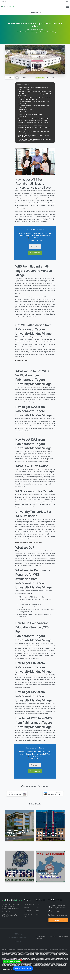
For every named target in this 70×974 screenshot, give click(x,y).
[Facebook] (2, 1)
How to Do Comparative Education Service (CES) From (34, 123)
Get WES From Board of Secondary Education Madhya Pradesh (19, 873)
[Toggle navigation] (67, 6)
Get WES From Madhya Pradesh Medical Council (48, 875)
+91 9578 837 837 (36, 12)
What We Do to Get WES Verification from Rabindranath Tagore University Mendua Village (34, 98)
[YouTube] (5, 1)
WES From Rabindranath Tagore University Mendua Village (35, 91)
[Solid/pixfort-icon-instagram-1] (4, 915)
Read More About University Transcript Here (28, 543)
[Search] (67, 1)
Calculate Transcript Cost (23, 968)
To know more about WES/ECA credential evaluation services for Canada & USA (33, 88)
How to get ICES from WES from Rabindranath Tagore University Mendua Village (33, 136)
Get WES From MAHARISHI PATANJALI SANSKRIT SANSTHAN (17, 833)
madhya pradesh (38, 29)
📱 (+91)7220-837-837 (35, 240)
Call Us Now (36, 246)
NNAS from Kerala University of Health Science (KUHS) (50, 834)
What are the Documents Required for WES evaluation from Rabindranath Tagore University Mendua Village (34, 119)
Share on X (44, 786)
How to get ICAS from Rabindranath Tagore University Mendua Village (33, 102)
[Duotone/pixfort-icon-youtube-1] (11, 915)
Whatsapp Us (36, 252)
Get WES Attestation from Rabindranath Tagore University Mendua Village (34, 94)
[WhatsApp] (11, 1)
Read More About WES (22, 360)
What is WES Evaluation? (25, 109)
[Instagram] (8, 1)
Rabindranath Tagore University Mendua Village (32, 125)
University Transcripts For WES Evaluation (30, 114)
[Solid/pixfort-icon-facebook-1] (15, 915)
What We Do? (23, 116)
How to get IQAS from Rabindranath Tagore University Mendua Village (33, 106)
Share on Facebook (30, 786)
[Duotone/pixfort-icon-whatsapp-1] (8, 915)
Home (28, 29)
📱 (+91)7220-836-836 (35, 238)
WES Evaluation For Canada (26, 112)
